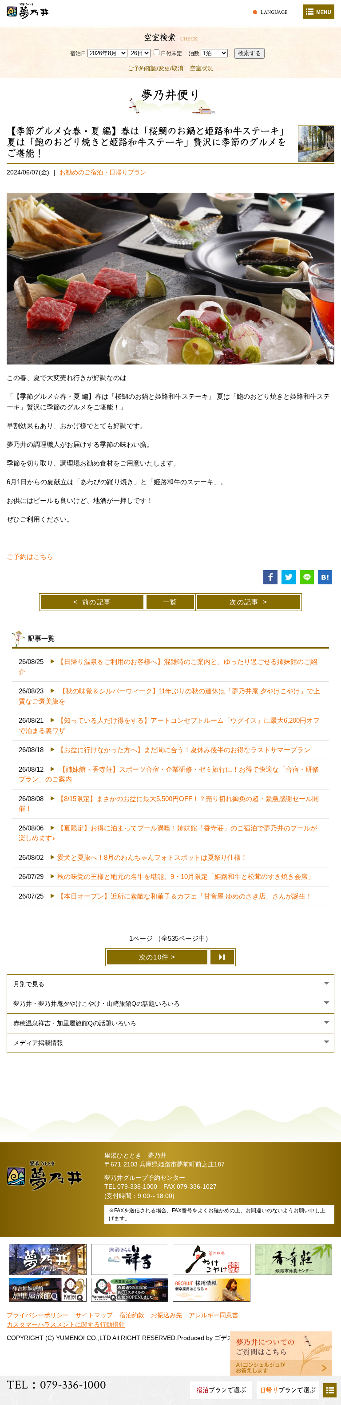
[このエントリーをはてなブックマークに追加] (325, 576)
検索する (249, 53)
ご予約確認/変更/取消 (155, 68)
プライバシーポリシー (38, 1315)
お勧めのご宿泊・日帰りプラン (103, 172)
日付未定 (171, 53)
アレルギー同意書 (213, 1315)
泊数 (194, 53)
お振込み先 (166, 1315)
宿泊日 (78, 53)
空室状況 (201, 68)
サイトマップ (94, 1315)
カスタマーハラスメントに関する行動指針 (66, 1324)
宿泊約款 (131, 1315)
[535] (222, 957)
